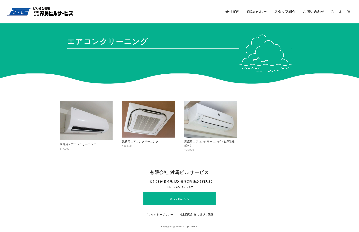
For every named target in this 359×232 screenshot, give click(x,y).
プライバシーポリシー (159, 214)
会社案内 (232, 11)
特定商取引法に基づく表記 (197, 214)
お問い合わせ (313, 11)
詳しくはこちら (179, 199)
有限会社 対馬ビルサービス (179, 172)
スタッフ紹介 (285, 11)
